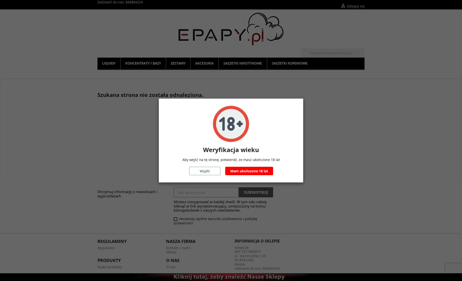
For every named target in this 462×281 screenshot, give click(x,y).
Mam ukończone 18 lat (249, 171)
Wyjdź (205, 171)
